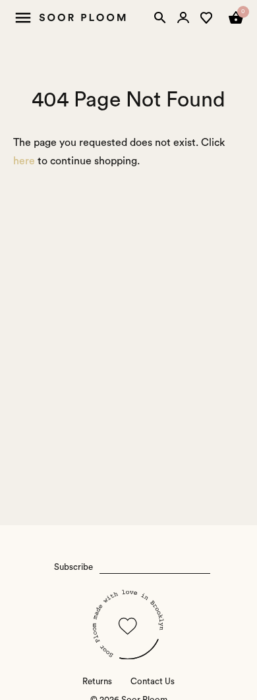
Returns (97, 681)
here (24, 161)
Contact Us (152, 681)
